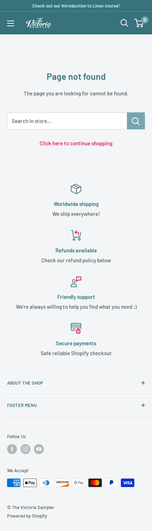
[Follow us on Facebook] (12, 449)
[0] (139, 23)
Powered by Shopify (27, 516)
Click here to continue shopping (76, 143)
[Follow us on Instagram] (25, 449)
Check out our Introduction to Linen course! (76, 6)
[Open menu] (10, 23)
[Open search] (124, 23)
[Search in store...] (136, 120)
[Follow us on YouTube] (39, 449)
